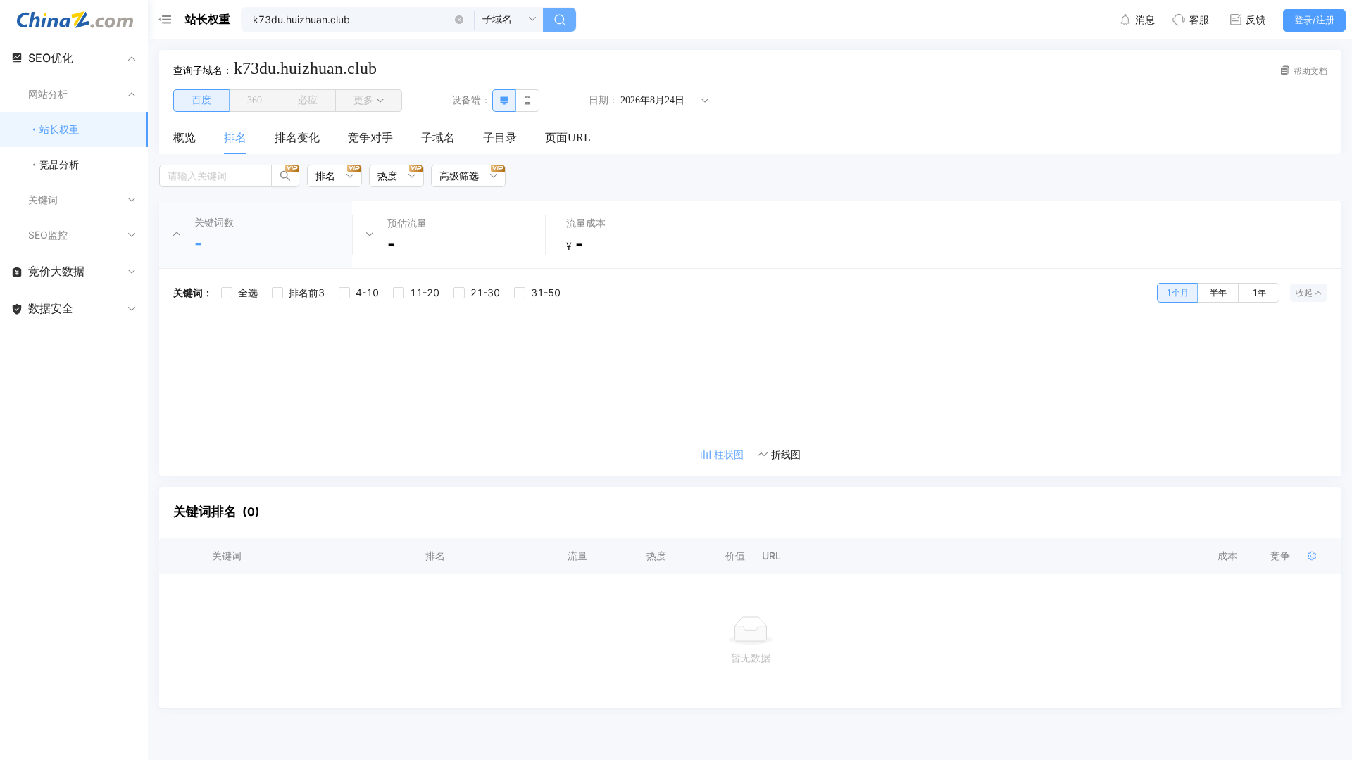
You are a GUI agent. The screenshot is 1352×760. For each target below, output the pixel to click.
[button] (459, 19)
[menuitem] (184, 138)
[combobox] (329, 175)
